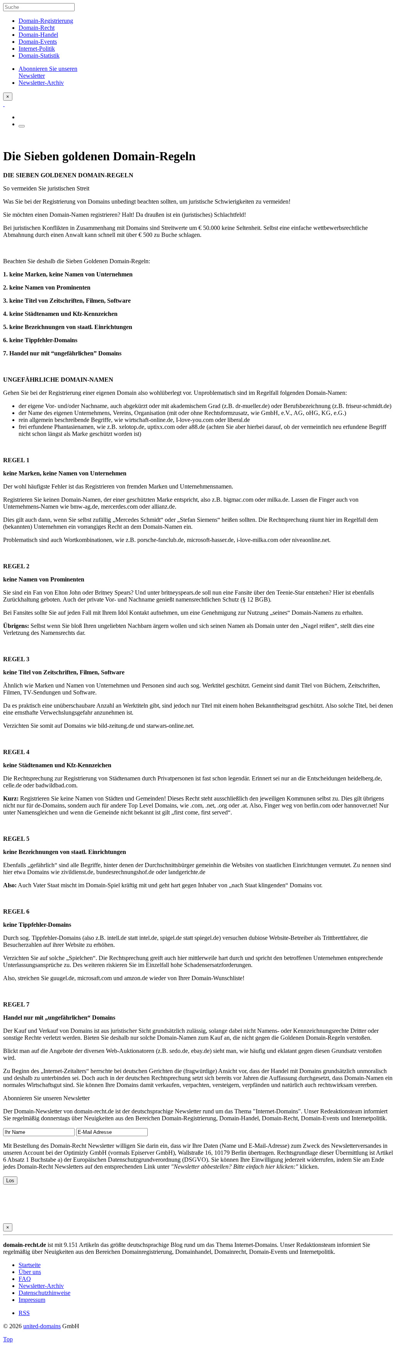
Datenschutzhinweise (44, 1292)
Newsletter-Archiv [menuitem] (41, 82)
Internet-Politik (37, 48)
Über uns (30, 1272)
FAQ (25, 1279)
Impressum (32, 1299)
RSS (24, 1313)
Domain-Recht (37, 27)
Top (8, 1339)
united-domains (42, 1326)
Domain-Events (38, 41)
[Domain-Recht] (4, 104)
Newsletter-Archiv (41, 1286)
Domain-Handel (38, 34)
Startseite (30, 1265)
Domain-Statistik (39, 55)
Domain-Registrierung (46, 20)
